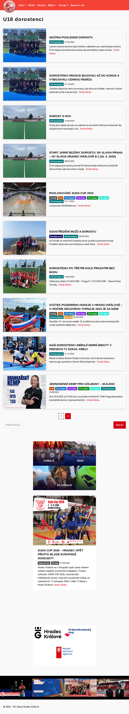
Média (51, 5)
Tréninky (41, 5)
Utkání (31, 5)
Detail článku (85, 92)
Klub (21, 5)
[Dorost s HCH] (24, 122)
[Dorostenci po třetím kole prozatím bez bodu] (24, 276)
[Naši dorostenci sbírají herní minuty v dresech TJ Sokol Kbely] (24, 353)
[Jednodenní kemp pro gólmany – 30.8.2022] (24, 392)
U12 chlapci (69, 198)
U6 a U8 (68, 317)
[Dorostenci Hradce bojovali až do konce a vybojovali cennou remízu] (24, 84)
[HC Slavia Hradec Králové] (9, 6)
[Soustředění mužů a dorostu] (24, 238)
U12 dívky (81, 198)
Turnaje (62, 5)
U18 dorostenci (56, 42)
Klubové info (44, 563)
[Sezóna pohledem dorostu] (24, 45)
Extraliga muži (56, 236)
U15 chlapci (92, 198)
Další (119, 425)
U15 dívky (104, 198)
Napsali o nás (77, 5)
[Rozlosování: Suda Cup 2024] (24, 199)
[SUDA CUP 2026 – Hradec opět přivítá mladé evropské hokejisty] (64, 520)
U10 (60, 198)
